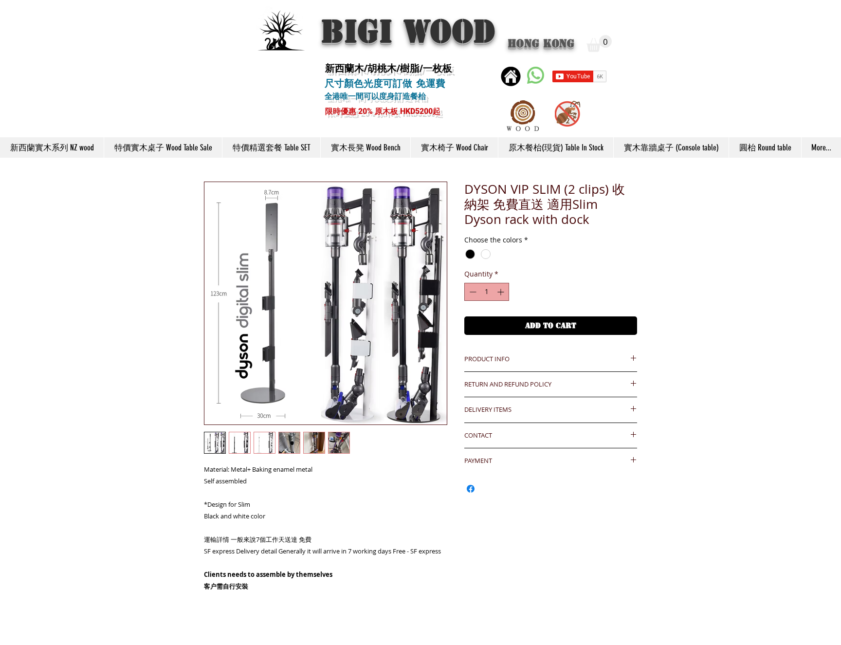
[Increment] (501, 291)
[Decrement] (472, 291)
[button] (599, 43)
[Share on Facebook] (470, 489)
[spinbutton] (486, 291)
